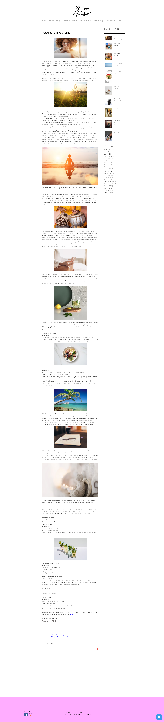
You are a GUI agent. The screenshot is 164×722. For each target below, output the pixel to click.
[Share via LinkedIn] (52, 643)
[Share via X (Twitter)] (47, 643)
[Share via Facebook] (43, 643)
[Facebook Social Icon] (26, 714)
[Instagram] (30, 714)
